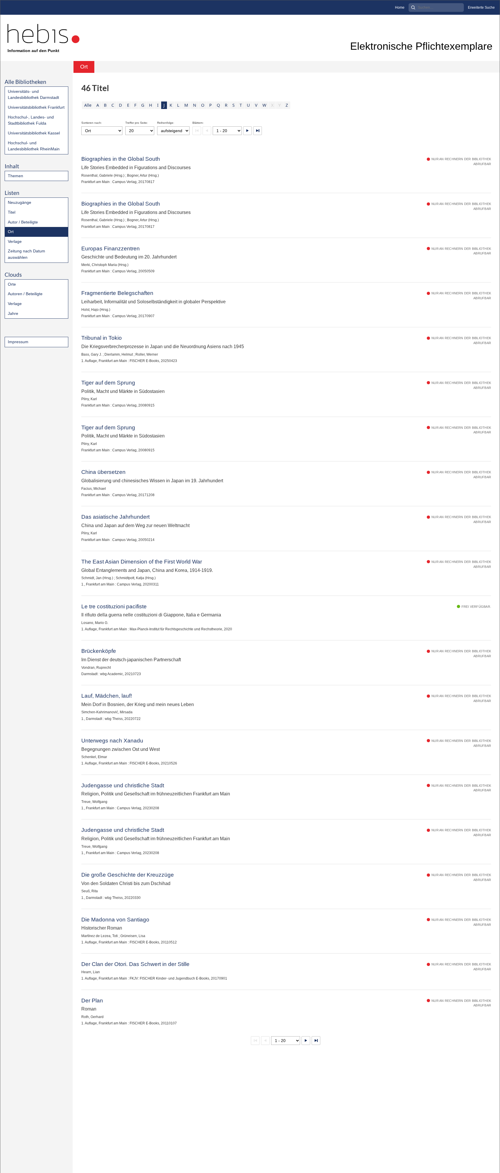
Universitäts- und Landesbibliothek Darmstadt (33, 94)
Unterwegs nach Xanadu (112, 741)
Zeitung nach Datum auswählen (26, 254)
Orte (12, 284)
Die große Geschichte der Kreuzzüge (127, 875)
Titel (11, 212)
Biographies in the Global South (120, 159)
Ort (11, 231)
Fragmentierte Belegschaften (117, 293)
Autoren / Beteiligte (25, 293)
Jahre (13, 313)
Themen (15, 175)
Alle (87, 105)
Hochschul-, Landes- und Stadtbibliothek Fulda (31, 120)
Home (400, 7)
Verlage (15, 241)
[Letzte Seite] (257, 130)
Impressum (18, 341)
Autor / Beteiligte (23, 222)
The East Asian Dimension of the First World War (141, 562)
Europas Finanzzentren (110, 248)
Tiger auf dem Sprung (108, 383)
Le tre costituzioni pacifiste (114, 606)
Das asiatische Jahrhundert (115, 517)
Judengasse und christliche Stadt (122, 785)
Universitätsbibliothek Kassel (34, 133)
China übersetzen (103, 472)
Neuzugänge (19, 202)
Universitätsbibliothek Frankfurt (36, 107)
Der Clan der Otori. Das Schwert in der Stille (135, 964)
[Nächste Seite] (247, 130)
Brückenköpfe (98, 651)
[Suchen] (413, 7)
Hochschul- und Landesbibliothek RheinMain (34, 146)
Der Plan (92, 1000)
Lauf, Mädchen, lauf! (106, 696)
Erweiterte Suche (481, 7)
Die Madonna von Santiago (115, 920)
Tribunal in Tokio (101, 338)
